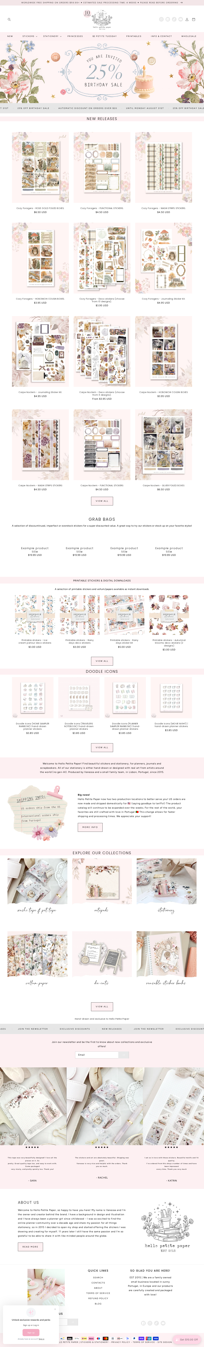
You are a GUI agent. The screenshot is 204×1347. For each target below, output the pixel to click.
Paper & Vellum (35, 996)
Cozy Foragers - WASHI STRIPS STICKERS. (163, 208)
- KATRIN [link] (171, 1180)
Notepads (100, 923)
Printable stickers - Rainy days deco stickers (80, 641)
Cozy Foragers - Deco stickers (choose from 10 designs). (102, 300)
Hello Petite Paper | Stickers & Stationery (82, 1342)
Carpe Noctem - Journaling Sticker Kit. (40, 392)
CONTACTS (98, 1283)
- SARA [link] (32, 1180)
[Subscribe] (123, 1054)
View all (102, 501)
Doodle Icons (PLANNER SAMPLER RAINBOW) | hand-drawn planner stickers (125, 726)
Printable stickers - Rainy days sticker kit (124, 641)
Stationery (165, 923)
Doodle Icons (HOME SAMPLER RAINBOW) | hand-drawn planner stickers (32, 726)
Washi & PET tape (36, 923)
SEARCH (98, 1277)
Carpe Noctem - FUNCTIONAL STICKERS (101, 485)
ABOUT (98, 1288)
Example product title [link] (35, 549)
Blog (98, 1304)
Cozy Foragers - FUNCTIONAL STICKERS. (102, 208)
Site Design (165, 1342)
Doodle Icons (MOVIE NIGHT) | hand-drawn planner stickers (171, 725)
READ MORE (30, 1247)
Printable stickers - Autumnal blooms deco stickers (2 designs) (169, 643)
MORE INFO (90, 827)
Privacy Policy (120, 1342)
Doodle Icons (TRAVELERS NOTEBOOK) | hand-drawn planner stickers (78, 726)
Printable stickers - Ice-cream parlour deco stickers (35, 641)
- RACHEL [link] (102, 1177)
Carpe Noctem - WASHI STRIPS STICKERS (40, 485)
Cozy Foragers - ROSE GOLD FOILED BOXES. (40, 208)
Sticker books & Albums (165, 996)
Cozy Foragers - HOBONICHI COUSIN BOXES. (40, 298)
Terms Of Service (144, 1342)
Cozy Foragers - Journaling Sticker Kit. (163, 298)
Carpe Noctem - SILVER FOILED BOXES (163, 485)
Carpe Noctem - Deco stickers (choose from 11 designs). (102, 393)
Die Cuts (100, 996)
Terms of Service (98, 1293)
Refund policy (98, 1298)
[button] (9, 19)
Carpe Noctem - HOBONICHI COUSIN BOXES (163, 392)
